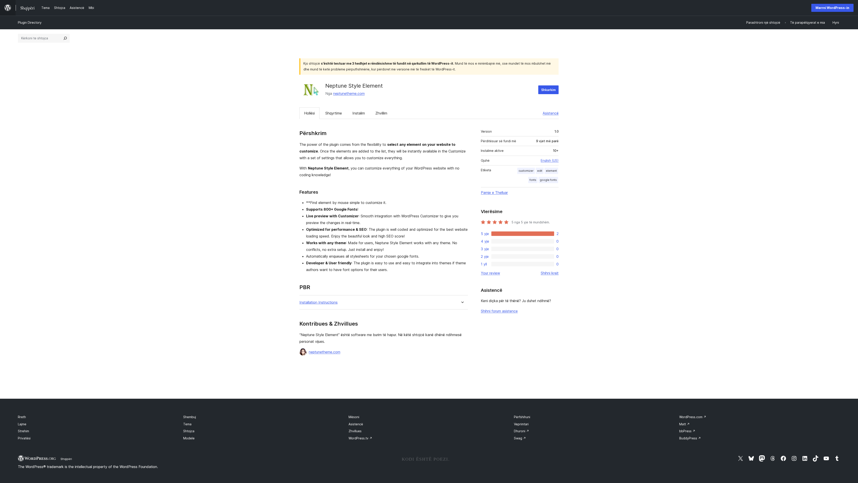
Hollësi (309, 113)
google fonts (548, 180)
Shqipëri (66, 459)
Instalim (358, 113)
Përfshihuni (522, 417)
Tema (187, 424)
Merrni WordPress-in (832, 8)
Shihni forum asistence (499, 311)
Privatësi (24, 438)
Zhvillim (381, 113)
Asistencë (551, 113)
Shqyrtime (333, 113)
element (551, 170)
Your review (490, 273)
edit (539, 170)
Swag (520, 438)
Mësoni (354, 417)
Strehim (23, 431)
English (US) (550, 160)
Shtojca (188, 431)
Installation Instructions (318, 302)
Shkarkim (548, 90)
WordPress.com (692, 417)
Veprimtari (521, 424)
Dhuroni (521, 431)
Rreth (22, 417)
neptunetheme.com (349, 93)
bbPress (687, 431)
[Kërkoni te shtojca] (65, 38)
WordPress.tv (360, 438)
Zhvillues (355, 431)
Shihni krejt (550, 273)
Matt (684, 424)
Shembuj (189, 417)
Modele (189, 438)
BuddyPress (690, 438)
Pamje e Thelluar (494, 192)
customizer (526, 170)
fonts (533, 180)
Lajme (22, 424)
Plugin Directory (30, 22)
